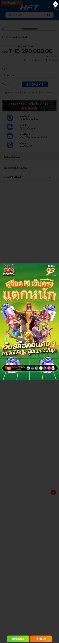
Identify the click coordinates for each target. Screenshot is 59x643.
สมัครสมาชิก (18, 639)
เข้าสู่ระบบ (41, 639)
